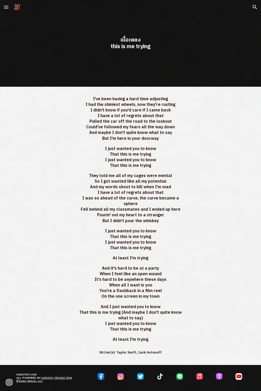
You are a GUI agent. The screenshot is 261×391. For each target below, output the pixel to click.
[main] (130, 43)
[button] (6, 7)
